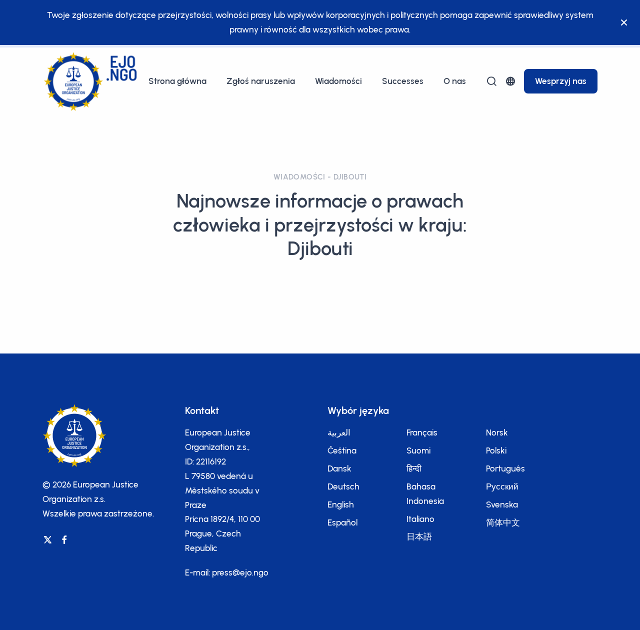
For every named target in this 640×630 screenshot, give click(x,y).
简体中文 (503, 523)
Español (343, 523)
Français (422, 433)
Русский (502, 487)
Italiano (420, 519)
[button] (510, 81)
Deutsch (344, 487)
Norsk (497, 433)
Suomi (418, 451)
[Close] (624, 22)
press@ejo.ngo (240, 573)
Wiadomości (338, 81)
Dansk (340, 469)
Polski (496, 451)
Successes (403, 81)
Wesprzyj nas (560, 81)
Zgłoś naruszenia (260, 81)
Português (505, 469)
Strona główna (177, 81)
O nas (455, 81)
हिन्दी (414, 469)
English (341, 505)
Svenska (502, 505)
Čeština (342, 451)
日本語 (419, 537)
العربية (339, 433)
